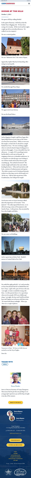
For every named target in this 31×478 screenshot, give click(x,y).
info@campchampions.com (15, 433)
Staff (15, 452)
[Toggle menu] (29, 3)
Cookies (11, 463)
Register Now (15, 440)
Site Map (15, 460)
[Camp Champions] (8, 3)
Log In (28, 0)
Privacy (7, 463)
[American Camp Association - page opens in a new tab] (20, 472)
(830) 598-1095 (21, 430)
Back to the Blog (15, 402)
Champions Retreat (15, 457)
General (5, 364)
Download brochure (15, 445)
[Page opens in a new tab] (15, 46)
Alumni (15, 453)
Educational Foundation (15, 458)
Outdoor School (15, 455)
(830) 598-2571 (4, 0)
